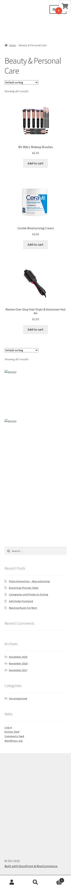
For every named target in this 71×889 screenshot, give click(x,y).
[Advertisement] (24, 20)
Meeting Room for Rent (23, 608)
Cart (54, 879)
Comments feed (14, 736)
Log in (8, 727)
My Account (12, 882)
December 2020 (18, 657)
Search (35, 882)
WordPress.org (13, 741)
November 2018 (18, 663)
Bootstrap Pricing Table (23, 588)
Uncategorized (18, 698)
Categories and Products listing (28, 594)
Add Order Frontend (21, 601)
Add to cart (35, 163)
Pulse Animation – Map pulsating (29, 581)
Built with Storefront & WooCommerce (31, 866)
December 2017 (18, 670)
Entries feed (12, 731)
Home (12, 45)
